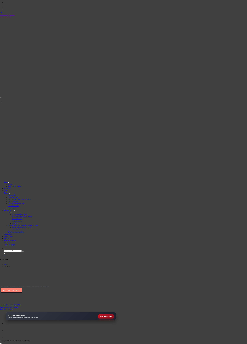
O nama (10, 184)
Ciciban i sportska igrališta (16, 232)
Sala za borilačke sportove (19, 214)
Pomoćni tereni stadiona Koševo (21, 227)
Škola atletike (12, 195)
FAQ (5, 190)
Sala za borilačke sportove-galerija (22, 216)
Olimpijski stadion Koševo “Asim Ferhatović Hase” (23, 225)
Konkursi (6, 238)
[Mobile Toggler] (8, 182)
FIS (9, 212)
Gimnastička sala (17, 219)
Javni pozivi (7, 234)
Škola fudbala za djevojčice (16, 203)
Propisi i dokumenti (10, 240)
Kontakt (6, 243)
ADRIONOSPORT (9, 245)
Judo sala (14, 223)
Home (6, 182)
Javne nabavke (8, 236)
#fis (5, 255)
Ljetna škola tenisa (13, 206)
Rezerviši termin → (106, 316)
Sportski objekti (8, 210)
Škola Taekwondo (13, 201)
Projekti (6, 193)
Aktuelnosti (7, 188)
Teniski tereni (16, 229)
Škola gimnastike (13, 197)
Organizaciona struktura (15, 186)
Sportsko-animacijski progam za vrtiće (19, 199)
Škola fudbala (12, 208)
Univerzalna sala (17, 221)
